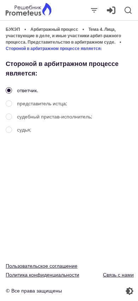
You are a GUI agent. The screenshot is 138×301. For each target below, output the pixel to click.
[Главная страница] (28, 10)
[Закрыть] (94, 10)
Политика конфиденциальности (42, 274)
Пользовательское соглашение (41, 265)
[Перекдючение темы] (102, 291)
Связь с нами (118, 274)
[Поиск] (128, 10)
